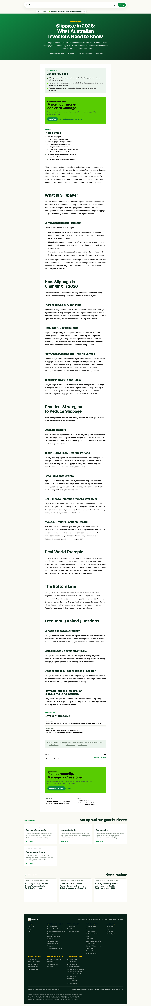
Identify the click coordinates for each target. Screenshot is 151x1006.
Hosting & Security (34, 957)
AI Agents (109, 929)
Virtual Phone (71, 929)
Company (50, 934)
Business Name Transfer (74, 974)
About (74, 989)
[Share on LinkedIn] (54, 758)
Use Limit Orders (56, 157)
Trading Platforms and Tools (60, 152)
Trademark (50, 946)
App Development (91, 953)
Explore (31, 924)
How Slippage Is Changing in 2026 (60, 142)
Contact (90, 989)
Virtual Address (71, 926)
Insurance (50, 966)
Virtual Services (73, 924)
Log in (114, 5)
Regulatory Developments (59, 147)
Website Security (33, 966)
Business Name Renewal (74, 971)
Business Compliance (74, 957)
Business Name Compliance (75, 969)
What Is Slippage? (54, 137)
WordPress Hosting (34, 962)
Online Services (91, 926)
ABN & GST (50, 938)
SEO (87, 936)
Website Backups (33, 969)
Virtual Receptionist (73, 931)
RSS (122, 989)
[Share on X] (50, 758)
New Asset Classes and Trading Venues (64, 149)
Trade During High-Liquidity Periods (62, 159)
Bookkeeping (51, 962)
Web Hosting (32, 959)
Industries (31, 926)
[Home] (38, 11)
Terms (102, 989)
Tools (29, 931)
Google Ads (89, 938)
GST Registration (52, 943)
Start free (52, 119)
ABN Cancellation (72, 964)
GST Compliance (72, 980)
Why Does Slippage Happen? (60, 139)
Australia (97, 757)
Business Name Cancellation (71, 977)
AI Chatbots (109, 931)
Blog (44, 11)
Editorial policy (82, 989)
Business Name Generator (55, 929)
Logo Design (90, 948)
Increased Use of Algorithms (60, 144)
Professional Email (92, 934)
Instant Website (91, 929)
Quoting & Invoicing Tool (54, 959)
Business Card (90, 951)
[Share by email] (58, 758)
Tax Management (52, 964)
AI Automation (111, 924)
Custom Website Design (93, 946)
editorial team (70, 745)
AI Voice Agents (110, 934)
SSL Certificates (33, 964)
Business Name (52, 926)
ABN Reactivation (72, 962)
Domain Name (90, 931)
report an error (82, 745)
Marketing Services (93, 924)
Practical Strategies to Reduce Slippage (62, 154)
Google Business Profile (93, 941)
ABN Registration (52, 941)
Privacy (96, 989)
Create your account (56, 788)
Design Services (91, 943)
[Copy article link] (46, 758)
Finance (103, 757)
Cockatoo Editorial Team (56, 53)
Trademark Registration (54, 948)
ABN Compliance (72, 959)
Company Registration (54, 936)
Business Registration (55, 924)
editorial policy (54, 745)
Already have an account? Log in (71, 119)
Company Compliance (73, 966)
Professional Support (55, 957)
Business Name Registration (56, 931)
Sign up (121, 5)
